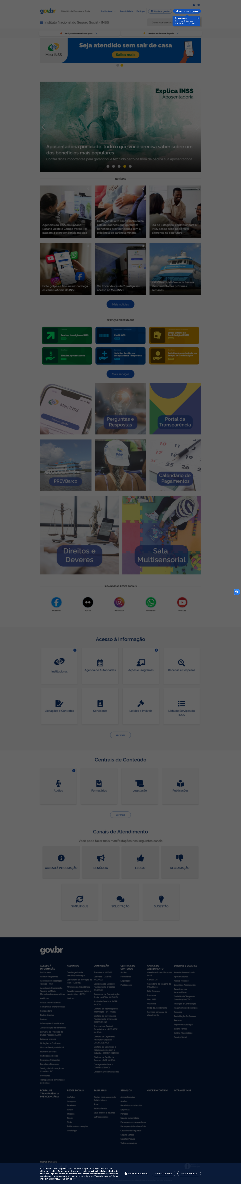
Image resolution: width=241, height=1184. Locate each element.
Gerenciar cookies (138, 1173)
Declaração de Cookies (65, 1178)
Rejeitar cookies (163, 1173)
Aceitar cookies (189, 1173)
